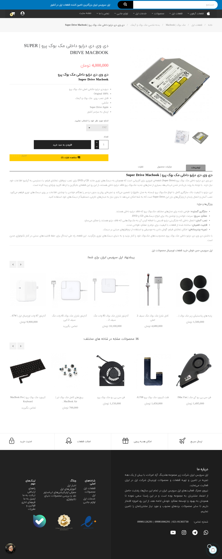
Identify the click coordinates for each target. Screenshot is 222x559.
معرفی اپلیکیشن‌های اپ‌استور (60, 492)
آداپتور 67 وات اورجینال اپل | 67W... (28, 316)
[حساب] (22, 14)
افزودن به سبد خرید (62, 145)
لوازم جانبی (89, 502)
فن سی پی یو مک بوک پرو (111, 397)
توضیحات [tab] (195, 167)
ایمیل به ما (29, 499)
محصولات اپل (90, 493)
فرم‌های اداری (28, 502)
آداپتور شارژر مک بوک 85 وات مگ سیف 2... (111, 318)
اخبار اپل (71, 485)
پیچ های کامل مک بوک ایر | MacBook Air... (69, 399)
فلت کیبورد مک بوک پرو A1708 (153, 397)
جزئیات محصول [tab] (164, 166)
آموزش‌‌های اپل (68, 489)
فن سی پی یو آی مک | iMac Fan (194, 397)
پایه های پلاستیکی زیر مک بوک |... (194, 316)
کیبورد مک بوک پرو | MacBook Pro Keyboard (27, 399)
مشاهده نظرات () (70, 157)
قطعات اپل (89, 488)
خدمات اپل (89, 499)
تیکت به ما (29, 495)
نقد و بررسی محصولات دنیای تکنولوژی (60, 497)
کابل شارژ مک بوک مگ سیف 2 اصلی (152, 318)
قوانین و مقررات (30, 507)
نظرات (140, 166)
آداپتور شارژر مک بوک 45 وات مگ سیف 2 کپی (69, 318)
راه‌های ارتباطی (31, 490)
